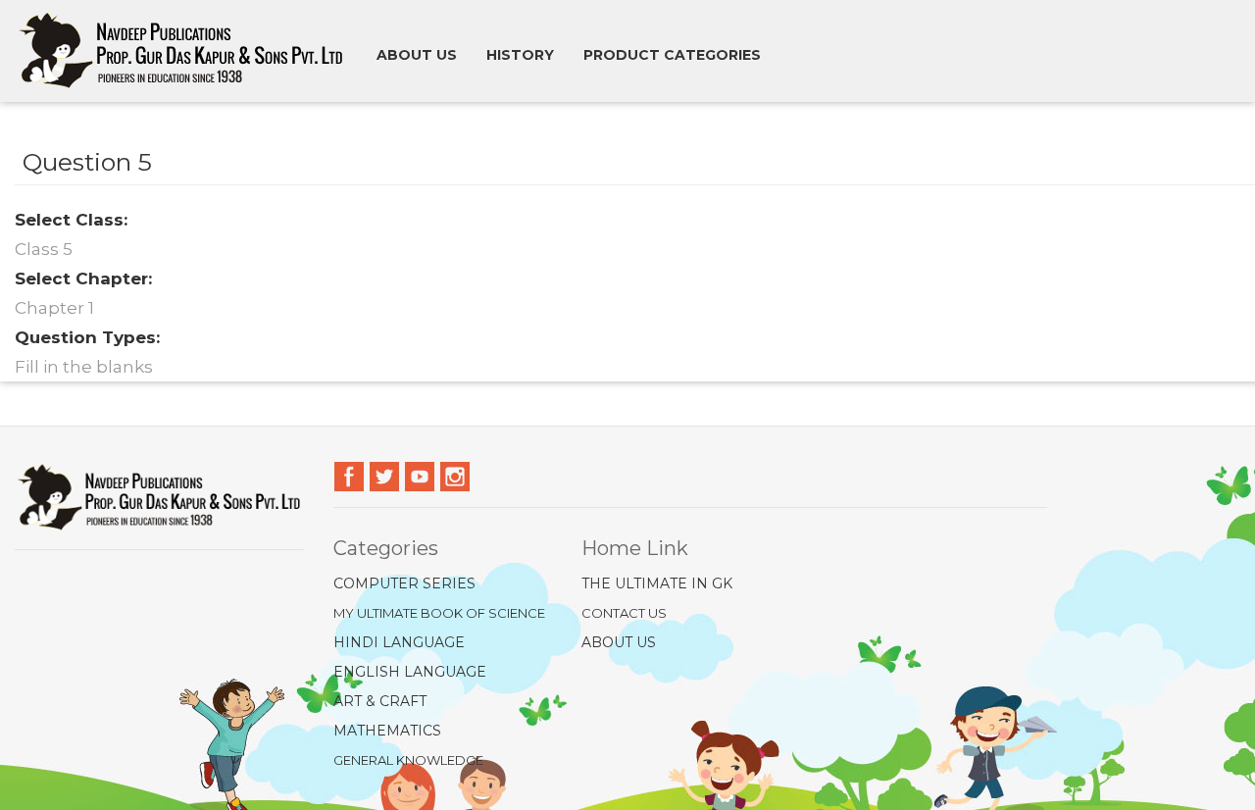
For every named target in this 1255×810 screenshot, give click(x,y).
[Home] (189, 51)
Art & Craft (380, 701)
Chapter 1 (54, 308)
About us (416, 55)
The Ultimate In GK (656, 583)
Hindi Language (399, 642)
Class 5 (44, 249)
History (520, 55)
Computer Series (404, 583)
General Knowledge (408, 760)
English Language (409, 672)
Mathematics (387, 730)
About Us (618, 642)
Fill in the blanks (84, 367)
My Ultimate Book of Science (439, 613)
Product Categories (672, 55)
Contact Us (624, 613)
